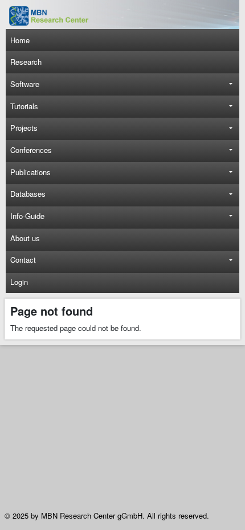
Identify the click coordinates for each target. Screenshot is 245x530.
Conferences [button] (31, 149)
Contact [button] (23, 259)
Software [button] (24, 83)
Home (20, 40)
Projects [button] (24, 127)
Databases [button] (28, 193)
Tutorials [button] (24, 106)
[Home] (55, 16)
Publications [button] (30, 172)
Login (19, 281)
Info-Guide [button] (27, 215)
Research (26, 61)
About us (25, 238)
